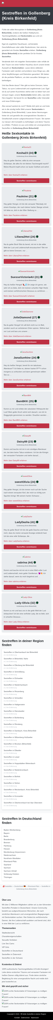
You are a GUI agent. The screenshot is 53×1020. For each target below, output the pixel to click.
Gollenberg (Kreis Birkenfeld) (26, 156)
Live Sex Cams (8, 944)
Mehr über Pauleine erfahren (15, 215)
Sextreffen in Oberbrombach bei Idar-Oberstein (23, 803)
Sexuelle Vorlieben (9, 940)
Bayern (7, 833)
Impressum (35, 1018)
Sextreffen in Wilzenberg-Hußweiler (18, 737)
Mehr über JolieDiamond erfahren (17, 336)
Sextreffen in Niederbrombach (16, 770)
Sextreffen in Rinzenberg (14, 691)
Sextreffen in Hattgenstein (14, 704)
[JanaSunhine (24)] (27, 352)
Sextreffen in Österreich (11, 954)
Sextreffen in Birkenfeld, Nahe (16, 659)
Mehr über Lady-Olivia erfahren (16, 622)
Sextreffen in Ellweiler (12, 750)
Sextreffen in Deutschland (12, 951)
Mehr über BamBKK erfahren (15, 420)
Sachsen (7, 868)
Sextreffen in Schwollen (13, 698)
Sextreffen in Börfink (12, 776)
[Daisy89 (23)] (27, 436)
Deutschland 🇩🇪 (20, 886)
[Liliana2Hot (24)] (26, 231)
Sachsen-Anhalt (10, 871)
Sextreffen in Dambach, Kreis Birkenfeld (20, 731)
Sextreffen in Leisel (11, 757)
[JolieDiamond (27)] (26, 311)
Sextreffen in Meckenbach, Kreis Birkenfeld (21, 790)
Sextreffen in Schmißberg (14, 672)
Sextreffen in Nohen (12, 783)
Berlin (6, 836)
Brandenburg (9, 839)
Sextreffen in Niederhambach (16, 685)
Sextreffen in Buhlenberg (14, 718)
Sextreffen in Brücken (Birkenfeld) (17, 744)
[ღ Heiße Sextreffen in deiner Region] (18, 3)
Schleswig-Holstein (11, 874)
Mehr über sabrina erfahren (15, 581)
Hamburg (7, 846)
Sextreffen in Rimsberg (13, 724)
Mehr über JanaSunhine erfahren (17, 380)
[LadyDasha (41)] (26, 516)
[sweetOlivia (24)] (26, 476)
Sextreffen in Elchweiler (13, 678)
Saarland (7, 865)
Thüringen (8, 877)
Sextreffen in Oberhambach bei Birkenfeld (21, 652)
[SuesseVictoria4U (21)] (26, 271)
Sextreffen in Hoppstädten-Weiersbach (19, 763)
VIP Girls (5, 947)
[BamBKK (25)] (26, 395)
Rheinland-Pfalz (10, 861)
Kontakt (17, 1018)
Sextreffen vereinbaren (27, 181)
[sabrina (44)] (26, 557)
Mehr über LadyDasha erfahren (16, 541)
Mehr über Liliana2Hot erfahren (16, 256)
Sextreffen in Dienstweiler (14, 711)
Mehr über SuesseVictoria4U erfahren (19, 296)
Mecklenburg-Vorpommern (14, 852)
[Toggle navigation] (48, 3)
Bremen (7, 842)
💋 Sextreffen (7, 886)
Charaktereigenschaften (11, 936)
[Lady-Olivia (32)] (26, 597)
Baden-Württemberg (12, 830)
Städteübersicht (8, 933)
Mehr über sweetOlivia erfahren (16, 501)
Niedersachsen (10, 855)
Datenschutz (25, 1018)
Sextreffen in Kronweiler (13, 796)
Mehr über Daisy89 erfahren (15, 460)
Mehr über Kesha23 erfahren (15, 175)
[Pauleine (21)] (26, 190)
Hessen (7, 849)
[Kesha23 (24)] (26, 147)
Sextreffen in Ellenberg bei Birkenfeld (19, 665)
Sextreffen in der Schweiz (12, 958)
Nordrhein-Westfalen (12, 858)
